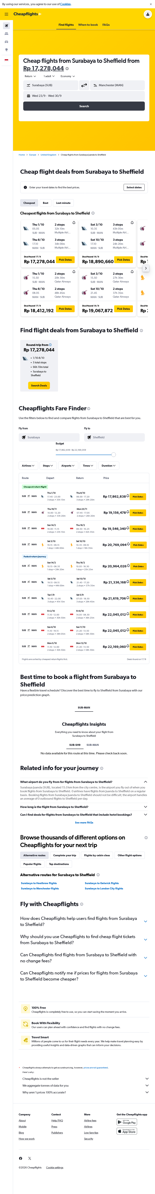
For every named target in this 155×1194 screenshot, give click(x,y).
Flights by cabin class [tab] (97, 855)
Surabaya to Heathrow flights (39, 883)
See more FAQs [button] (84, 822)
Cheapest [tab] (29, 202)
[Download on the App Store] (127, 1131)
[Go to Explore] (6, 49)
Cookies (65, 4)
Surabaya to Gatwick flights (102, 883)
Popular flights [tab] (32, 864)
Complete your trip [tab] (64, 855)
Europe (32, 154)
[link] (39, 385)
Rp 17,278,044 (43, 68)
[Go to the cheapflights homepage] (28, 14)
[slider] (113, 454)
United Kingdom (48, 154)
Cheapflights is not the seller (40, 1079)
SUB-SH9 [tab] (75, 744)
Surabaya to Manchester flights (40, 888)
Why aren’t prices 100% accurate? (44, 1092)
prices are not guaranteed (96, 1067)
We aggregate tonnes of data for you (45, 1085)
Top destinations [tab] (59, 864)
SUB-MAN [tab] (84, 707)
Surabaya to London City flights (104, 888)
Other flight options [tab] (130, 855)
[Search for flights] (6, 26)
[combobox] (68, 76)
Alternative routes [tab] (34, 855)
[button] (151, 4)
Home (22, 154)
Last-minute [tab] (63, 202)
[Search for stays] (6, 34)
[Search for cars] (6, 41)
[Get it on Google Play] (127, 1122)
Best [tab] (45, 202)
